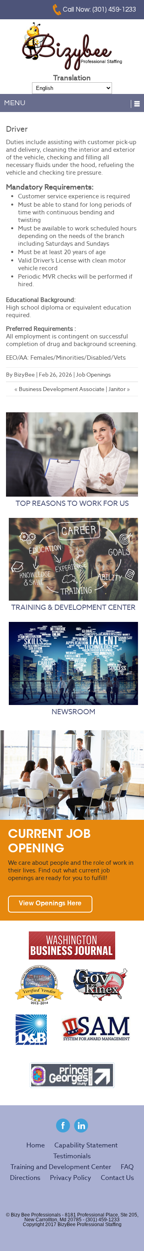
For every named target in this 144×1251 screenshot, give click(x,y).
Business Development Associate (61, 389)
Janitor (117, 389)
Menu (14, 103)
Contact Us (117, 1178)
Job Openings (93, 374)
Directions (25, 1178)
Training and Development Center (60, 1167)
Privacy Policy (70, 1178)
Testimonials (72, 1156)
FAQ (127, 1167)
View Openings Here (50, 904)
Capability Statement (86, 1145)
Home (35, 1145)
